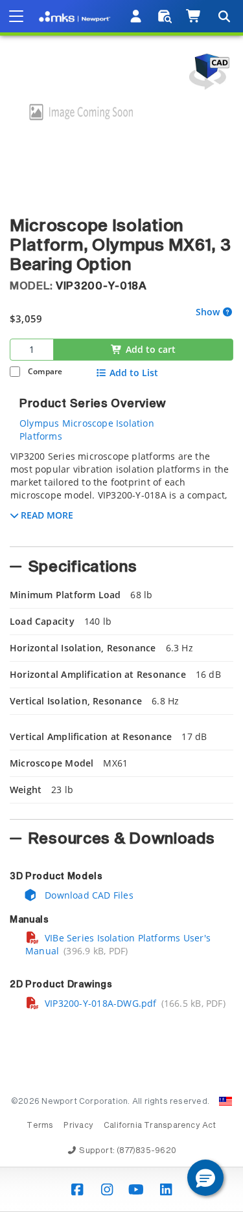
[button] (205, 1178)
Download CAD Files (87, 895)
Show (208, 312)
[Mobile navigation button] (16, 16)
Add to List (134, 372)
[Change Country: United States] (225, 1101)
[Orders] (165, 16)
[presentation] (121, 606)
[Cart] (194, 16)
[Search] (224, 16)
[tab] (121, 494)
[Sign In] (136, 16)
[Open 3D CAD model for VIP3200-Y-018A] (207, 71)
